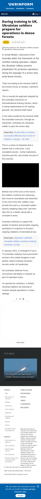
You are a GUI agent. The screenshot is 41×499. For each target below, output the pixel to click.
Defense (8, 413)
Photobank (30, 8)
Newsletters (20, 8)
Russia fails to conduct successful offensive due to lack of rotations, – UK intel (19, 135)
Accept (20, 496)
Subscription (10, 8)
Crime (7, 425)
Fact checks (9, 409)
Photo (23, 397)
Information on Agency (10, 441)
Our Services (9, 454)
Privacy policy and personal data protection (11, 459)
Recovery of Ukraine (9, 398)
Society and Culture (9, 417)
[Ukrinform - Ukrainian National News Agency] (20, 4)
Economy (8, 406)
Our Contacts (10, 445)
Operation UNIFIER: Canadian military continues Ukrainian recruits (20, 241)
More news (20, 342)
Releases (24, 407)
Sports (7, 421)
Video (22, 400)
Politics (7, 402)
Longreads (25, 404)
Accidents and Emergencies (10, 429)
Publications (26, 390)
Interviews (25, 393)
